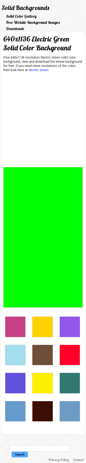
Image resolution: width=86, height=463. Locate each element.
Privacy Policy (58, 459)
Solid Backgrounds (25, 7)
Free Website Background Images (33, 22)
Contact (78, 459)
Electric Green (38, 70)
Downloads (15, 28)
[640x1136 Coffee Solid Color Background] (42, 364)
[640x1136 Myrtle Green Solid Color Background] (70, 392)
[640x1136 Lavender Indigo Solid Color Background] (70, 336)
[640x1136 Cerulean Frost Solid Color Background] (70, 420)
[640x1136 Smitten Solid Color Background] (15, 336)
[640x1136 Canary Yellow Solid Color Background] (42, 392)
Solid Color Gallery (21, 16)
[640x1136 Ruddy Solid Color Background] (70, 364)
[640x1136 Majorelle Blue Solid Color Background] (15, 392)
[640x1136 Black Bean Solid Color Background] (42, 420)
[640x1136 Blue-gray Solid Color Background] (15, 420)
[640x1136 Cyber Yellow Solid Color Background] (42, 336)
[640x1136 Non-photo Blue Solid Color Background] (15, 364)
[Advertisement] (43, 120)
